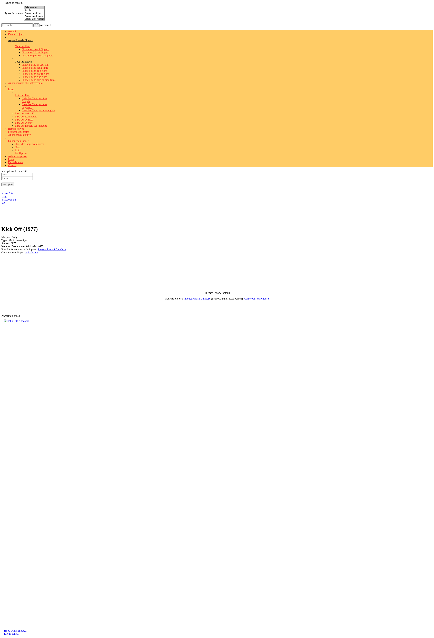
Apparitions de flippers (20, 40)
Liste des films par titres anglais (38, 110)
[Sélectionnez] (34, 7)
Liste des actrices (24, 119)
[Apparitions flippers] (34, 16)
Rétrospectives (16, 128)
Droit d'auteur (15, 162)
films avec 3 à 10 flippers (35, 52)
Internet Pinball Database (52, 249)
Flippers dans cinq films (34, 76)
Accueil (12, 31)
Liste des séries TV (25, 113)
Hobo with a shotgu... (15, 630)
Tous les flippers (23, 61)
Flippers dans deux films (35, 67)
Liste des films (22, 95)
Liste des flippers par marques (31, 125)
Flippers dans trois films (34, 70)
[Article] (34, 10)
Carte (18, 147)
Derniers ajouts (16, 34)
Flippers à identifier (18, 131)
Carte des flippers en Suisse (29, 144)
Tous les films (22, 46)
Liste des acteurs (24, 122)
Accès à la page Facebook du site (9, 198)
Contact (12, 165)
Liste (17, 150)
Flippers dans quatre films (35, 73)
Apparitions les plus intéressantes (25, 83)
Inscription (8, 184)
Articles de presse (17, 156)
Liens (11, 159)
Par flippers (21, 153)
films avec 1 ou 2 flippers (35, 49)
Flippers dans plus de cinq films (38, 79)
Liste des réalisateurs (26, 116)
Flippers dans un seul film (35, 64)
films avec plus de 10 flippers (37, 55)
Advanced (45, 25)
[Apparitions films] (34, 13)
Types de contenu (14, 13)
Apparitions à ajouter (19, 134)
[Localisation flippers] (34, 19)
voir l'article (31, 252)
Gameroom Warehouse (256, 298)
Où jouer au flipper (18, 140)
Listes (11, 89)
